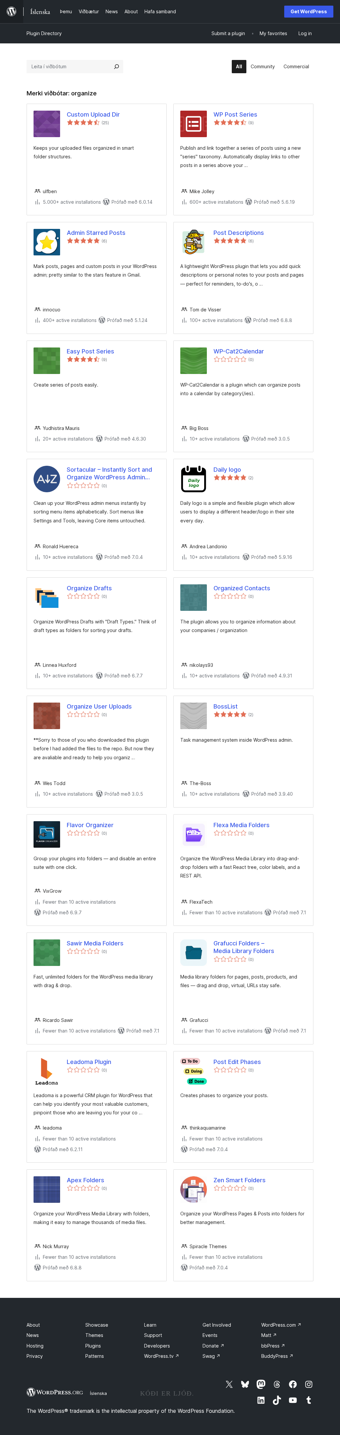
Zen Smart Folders (239, 1180)
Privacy (35, 1356)
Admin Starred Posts (96, 232)
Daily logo (227, 469)
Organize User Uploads (99, 706)
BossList (225, 706)
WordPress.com (281, 1325)
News (33, 1335)
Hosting (35, 1346)
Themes (94, 1335)
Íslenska (98, 1393)
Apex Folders (85, 1180)
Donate (213, 1346)
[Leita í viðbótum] (116, 66)
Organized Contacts (241, 588)
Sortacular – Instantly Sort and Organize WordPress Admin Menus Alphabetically (109, 473)
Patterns (94, 1356)
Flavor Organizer (90, 825)
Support (153, 1335)
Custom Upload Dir (93, 114)
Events (210, 1335)
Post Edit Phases (237, 1061)
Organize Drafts (89, 588)
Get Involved (217, 1325)
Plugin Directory (44, 33)
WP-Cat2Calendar (238, 351)
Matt (269, 1335)
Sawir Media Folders (95, 943)
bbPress (273, 1346)
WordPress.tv (161, 1356)
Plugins (93, 1346)
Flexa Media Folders (241, 825)
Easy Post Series (90, 351)
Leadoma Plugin (89, 1061)
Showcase (96, 1325)
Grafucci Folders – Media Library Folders (243, 947)
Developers (157, 1346)
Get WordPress (309, 11)
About (33, 1325)
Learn (150, 1325)
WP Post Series (235, 114)
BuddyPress (277, 1356)
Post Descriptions (238, 232)
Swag (211, 1356)
